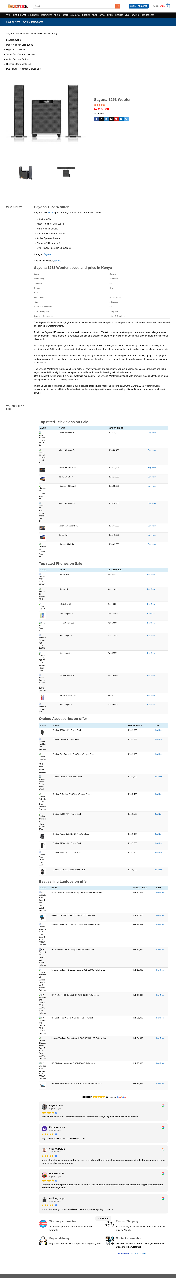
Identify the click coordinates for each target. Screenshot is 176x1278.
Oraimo (135, 15)
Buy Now (152, 433)
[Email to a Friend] (111, 119)
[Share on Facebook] (96, 119)
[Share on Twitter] (106, 119)
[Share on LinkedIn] (121, 119)
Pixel (94, 15)
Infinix (110, 15)
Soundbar (33, 15)
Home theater (19, 15)
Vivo (127, 15)
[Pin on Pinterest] (116, 119)
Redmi (65, 15)
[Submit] (117, 6)
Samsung (75, 15)
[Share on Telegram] (126, 119)
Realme (119, 15)
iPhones (86, 15)
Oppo (102, 15)
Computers (46, 15)
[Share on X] (101, 119)
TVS (8, 15)
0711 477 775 (138, 1253)
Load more (103, 1218)
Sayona (48, 254)
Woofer (51, 212)
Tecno (57, 15)
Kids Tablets (147, 15)
